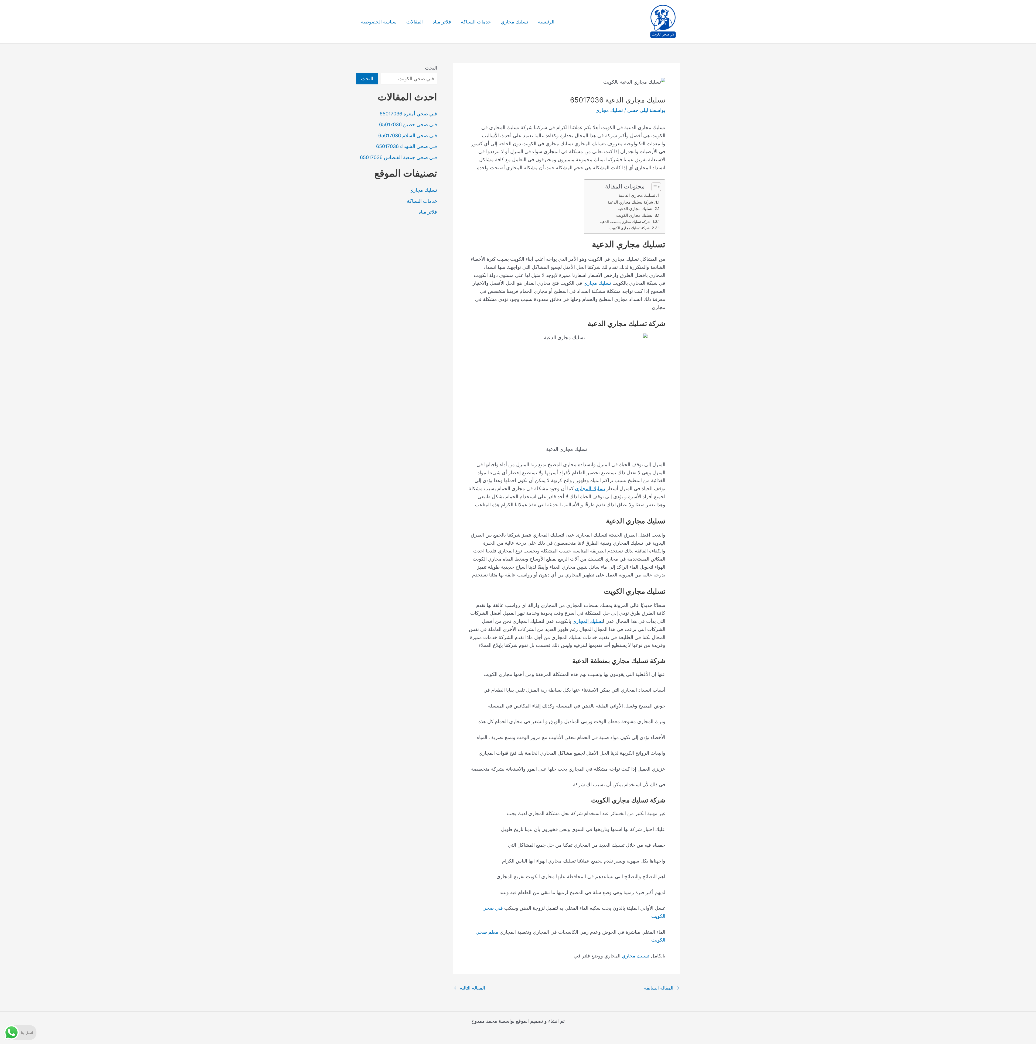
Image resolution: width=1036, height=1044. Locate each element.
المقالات (414, 22)
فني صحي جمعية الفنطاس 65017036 (398, 157)
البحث (431, 68)
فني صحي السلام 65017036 (407, 135)
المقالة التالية (469, 987)
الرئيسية (546, 22)
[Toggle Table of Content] (654, 186)
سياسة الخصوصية (379, 22)
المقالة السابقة (661, 987)
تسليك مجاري (514, 22)
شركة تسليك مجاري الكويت (629, 228)
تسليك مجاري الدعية (637, 195)
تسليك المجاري (590, 488)
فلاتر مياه (441, 22)
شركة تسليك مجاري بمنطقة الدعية (625, 221)
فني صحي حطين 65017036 (408, 124)
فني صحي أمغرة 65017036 (408, 113)
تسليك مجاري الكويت (634, 215)
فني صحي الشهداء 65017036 (406, 146)
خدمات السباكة (476, 22)
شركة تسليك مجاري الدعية (630, 202)
